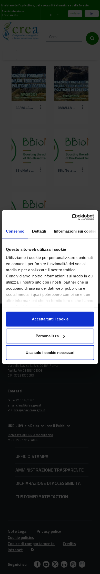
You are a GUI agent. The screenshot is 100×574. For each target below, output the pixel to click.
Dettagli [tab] (39, 231)
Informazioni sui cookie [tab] (75, 231)
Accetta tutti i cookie (50, 319)
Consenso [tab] (15, 231)
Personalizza (47, 335)
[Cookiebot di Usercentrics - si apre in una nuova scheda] (72, 217)
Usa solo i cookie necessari (50, 352)
